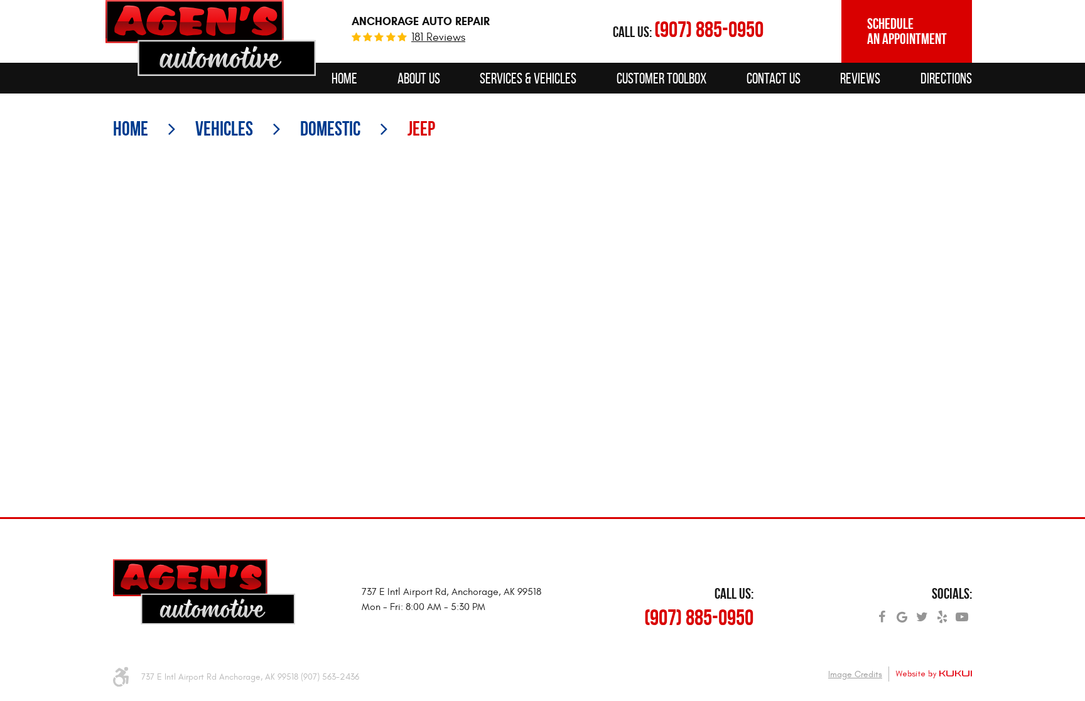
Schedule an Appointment (907, 31)
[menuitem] (344, 78)
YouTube (962, 612)
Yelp (942, 612)
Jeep (421, 128)
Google (902, 612)
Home (344, 78)
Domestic (330, 128)
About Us (418, 78)
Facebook (882, 612)
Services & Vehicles (528, 78)
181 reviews (438, 37)
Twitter (922, 612)
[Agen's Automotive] (210, 38)
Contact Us (774, 78)
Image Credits (855, 674)
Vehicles (224, 128)
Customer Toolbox (661, 78)
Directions (946, 78)
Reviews (860, 78)
